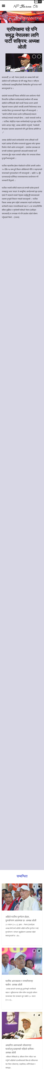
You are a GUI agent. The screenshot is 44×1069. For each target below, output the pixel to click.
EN (40, 2)
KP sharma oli (25, 6)
